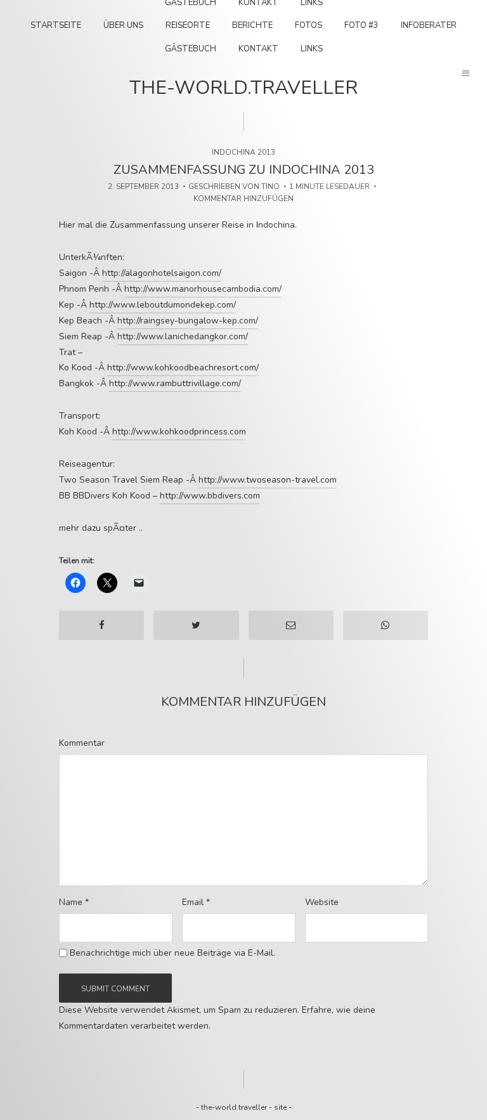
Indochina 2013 (243, 152)
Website (322, 902)
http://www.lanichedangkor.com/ (182, 336)
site (280, 1107)
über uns (123, 25)
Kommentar (82, 743)
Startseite (55, 25)
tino (270, 186)
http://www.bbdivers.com (210, 496)
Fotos (308, 25)
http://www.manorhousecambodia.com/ (203, 289)
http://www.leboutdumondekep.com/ (162, 305)
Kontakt (258, 49)
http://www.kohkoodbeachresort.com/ (183, 367)
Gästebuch (190, 49)
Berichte (252, 25)
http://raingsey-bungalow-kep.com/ (187, 321)
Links (312, 49)
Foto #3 (361, 25)
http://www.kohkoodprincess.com (179, 432)
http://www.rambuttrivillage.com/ (175, 383)
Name (74, 902)
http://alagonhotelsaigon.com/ (161, 273)
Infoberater (429, 25)
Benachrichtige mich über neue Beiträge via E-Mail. (172, 953)
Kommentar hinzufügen (243, 198)
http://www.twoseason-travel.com (267, 480)
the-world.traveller (243, 88)
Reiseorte (188, 25)
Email (196, 902)
